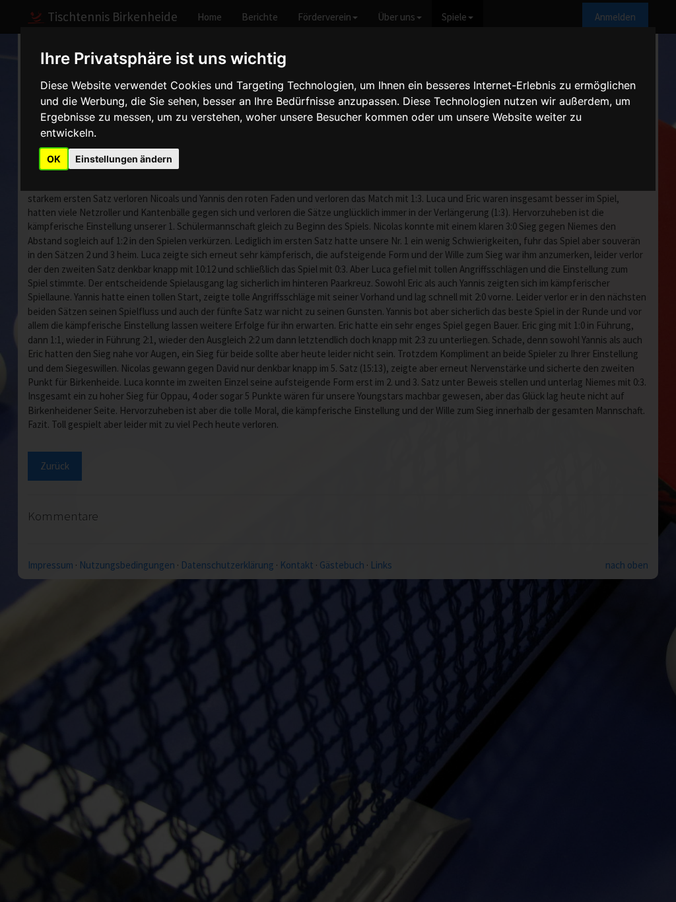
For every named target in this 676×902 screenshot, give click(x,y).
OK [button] (54, 158)
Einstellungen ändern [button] (123, 158)
